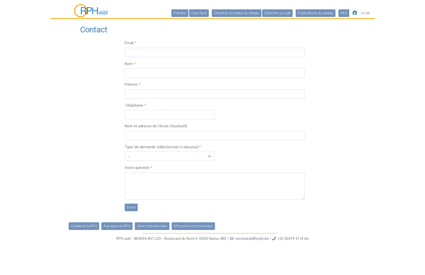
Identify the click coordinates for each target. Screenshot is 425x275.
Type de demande (161, 147)
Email (129, 42)
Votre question (137, 167)
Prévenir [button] (180, 13)
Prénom (131, 84)
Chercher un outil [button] (277, 13)
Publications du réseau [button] (315, 13)
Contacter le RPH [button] (84, 226)
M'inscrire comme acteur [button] (193, 226)
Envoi (131, 207)
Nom (129, 63)
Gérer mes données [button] (152, 226)
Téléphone (134, 105)
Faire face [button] (199, 13)
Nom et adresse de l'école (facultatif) (156, 126)
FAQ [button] (344, 13)
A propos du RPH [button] (117, 226)
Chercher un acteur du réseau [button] (236, 13)
